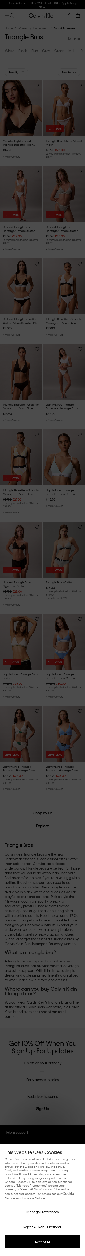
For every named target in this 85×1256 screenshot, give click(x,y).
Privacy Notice (33, 1198)
